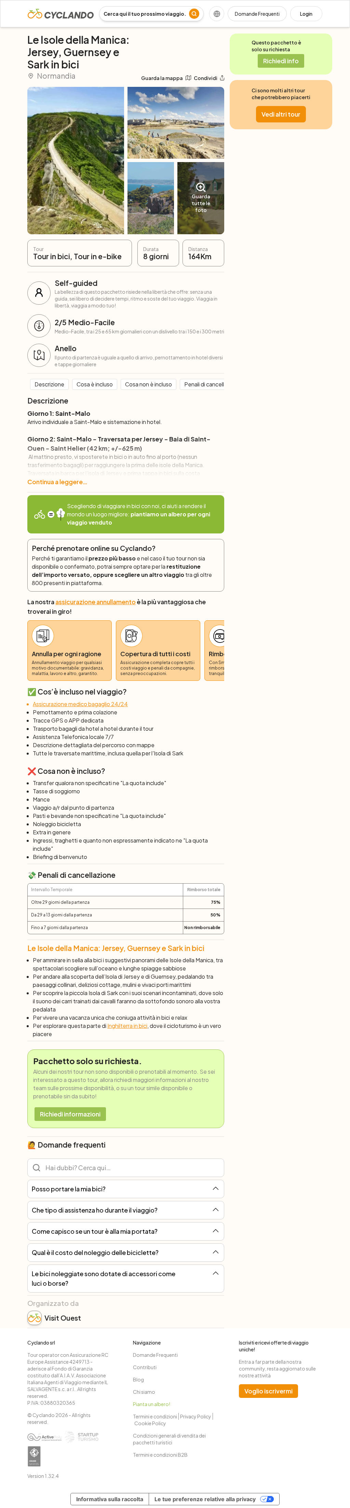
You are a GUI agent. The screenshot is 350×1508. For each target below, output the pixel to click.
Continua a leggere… (57, 482)
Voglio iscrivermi (268, 1391)
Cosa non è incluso (148, 384)
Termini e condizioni (155, 1416)
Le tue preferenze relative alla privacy (205, 1499)
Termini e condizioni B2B (160, 1455)
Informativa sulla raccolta (109, 1499)
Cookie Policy (150, 1423)
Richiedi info (281, 61)
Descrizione (49, 384)
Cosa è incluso (95, 384)
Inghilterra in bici (127, 1025)
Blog (138, 1379)
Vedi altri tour (280, 114)
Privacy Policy (195, 1416)
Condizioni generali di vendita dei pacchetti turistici (169, 1438)
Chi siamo (144, 1392)
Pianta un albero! (151, 1404)
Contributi (145, 1367)
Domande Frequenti (257, 14)
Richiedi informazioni (70, 1114)
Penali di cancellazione (212, 384)
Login (306, 14)
